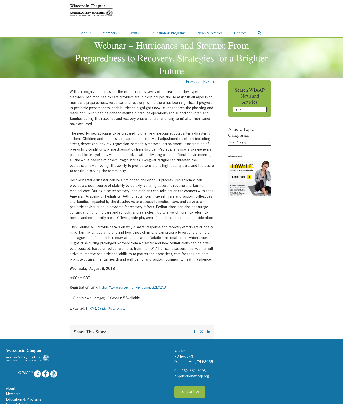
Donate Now (189, 392)
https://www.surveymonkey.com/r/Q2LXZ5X (132, 287)
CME (93, 308)
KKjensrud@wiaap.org (191, 376)
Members (13, 394)
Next (207, 82)
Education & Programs (23, 399)
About (10, 389)
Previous (192, 82)
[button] (259, 32)
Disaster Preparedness (111, 308)
